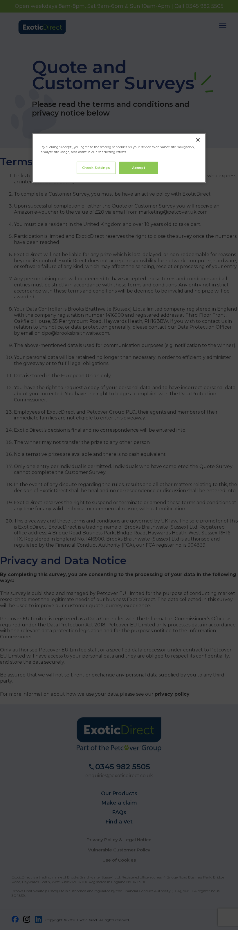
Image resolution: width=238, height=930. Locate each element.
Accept (138, 168)
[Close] (198, 140)
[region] (119, 158)
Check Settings (96, 168)
